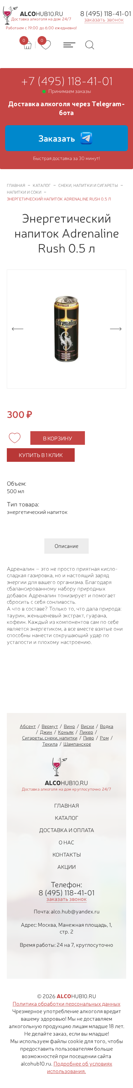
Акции (66, 866)
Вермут (50, 726)
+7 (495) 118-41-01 (67, 81)
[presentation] (17, 329)
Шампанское (77, 744)
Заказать (56, 138)
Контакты (67, 854)
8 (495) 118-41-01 (105, 13)
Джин (46, 732)
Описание (66, 545)
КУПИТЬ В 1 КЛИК (41, 455)
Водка (106, 726)
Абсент (28, 726)
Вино (69, 726)
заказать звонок (104, 19)
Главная (66, 805)
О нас (66, 842)
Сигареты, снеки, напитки (49, 738)
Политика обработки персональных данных (66, 1003)
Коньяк (66, 732)
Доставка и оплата (66, 830)
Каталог (66, 817)
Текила (50, 744)
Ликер (86, 732)
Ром (104, 738)
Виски (87, 726)
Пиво (88, 738)
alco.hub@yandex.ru (75, 911)
